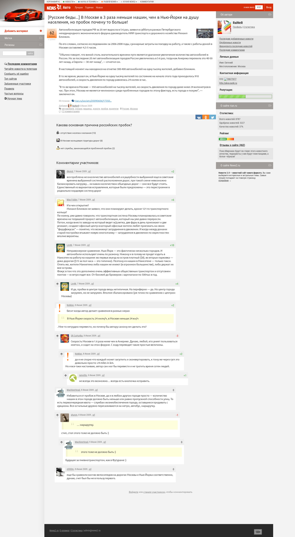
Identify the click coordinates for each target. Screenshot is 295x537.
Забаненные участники (17, 83)
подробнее (224, 180)
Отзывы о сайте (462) (232, 145)
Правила (9, 88)
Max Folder (72, 199)
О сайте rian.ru (229, 105)
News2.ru (54, 530)
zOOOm (70, 469)
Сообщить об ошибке (16, 73)
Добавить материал (16, 31)
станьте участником (154, 491)
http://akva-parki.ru (228, 83)
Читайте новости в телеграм (20, 68)
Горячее (89, 7)
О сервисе (64, 530)
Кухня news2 (129, 2)
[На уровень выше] (57, 284)
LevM (69, 245)
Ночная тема (14, 98)
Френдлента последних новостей (235, 46)
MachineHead (73, 390)
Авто (67, 7)
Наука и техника (88, 2)
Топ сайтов (10, 78)
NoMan (70, 305)
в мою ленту (249, 7)
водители (113, 108)
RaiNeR (75, 105)
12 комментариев (71, 111)
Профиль (237, 27)
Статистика (249, 27)
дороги (96, 108)
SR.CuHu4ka (77, 335)
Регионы (10, 45)
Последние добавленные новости (236, 38)
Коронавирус (53, 2)
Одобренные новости (230, 42)
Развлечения (110, 2)
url (89, 171)
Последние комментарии (232, 50)
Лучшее (79, 7)
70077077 (231, 79)
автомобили (68, 108)
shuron (74, 414)
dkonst (70, 171)
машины (87, 108)
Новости (69, 2)
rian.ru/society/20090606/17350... (93, 100)
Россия (125, 108)
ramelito (83, 375)
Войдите (133, 491)
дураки (78, 108)
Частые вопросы (14, 93)
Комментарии (147, 2)
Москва (134, 108)
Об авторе (226, 14)
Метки (8, 38)
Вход (268, 7)
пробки (104, 108)
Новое (99, 7)
